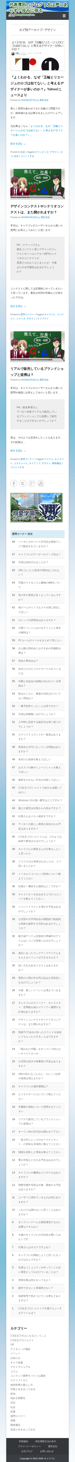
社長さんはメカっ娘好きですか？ (37, 816)
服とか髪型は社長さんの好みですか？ (39, 808)
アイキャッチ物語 (20, 1349)
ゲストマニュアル (20, 1366)
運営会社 (52, 1446)
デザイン (54, 152)
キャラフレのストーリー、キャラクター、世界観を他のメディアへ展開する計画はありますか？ (39, 1007)
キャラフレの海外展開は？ (33, 1086)
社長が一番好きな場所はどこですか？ (39, 886)
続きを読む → (18, 143)
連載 (12, 1420)
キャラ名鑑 (16, 1362)
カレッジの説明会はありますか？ (37, 620)
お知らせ (15, 1358)
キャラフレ (50, 314)
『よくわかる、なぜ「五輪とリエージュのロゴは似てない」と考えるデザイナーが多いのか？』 (36, 130)
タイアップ (34, 463)
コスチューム (21, 463)
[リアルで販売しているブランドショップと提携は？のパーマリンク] (37, 346)
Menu (11, 15)
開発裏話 (56, 463)
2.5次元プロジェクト (22, 1340)
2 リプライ (43, 318)
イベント (15, 1353)
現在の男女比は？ (28, 660)
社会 (22, 152)
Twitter (22, 483)
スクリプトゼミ (19, 1380)
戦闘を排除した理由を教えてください (39, 1152)
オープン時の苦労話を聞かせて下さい (39, 1131)
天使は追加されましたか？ (33, 562)
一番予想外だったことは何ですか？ (38, 706)
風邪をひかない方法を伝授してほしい (39, 779)
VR (12, 1344)
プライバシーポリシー (29, 1446)
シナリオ (20, 318)
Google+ (31, 483)
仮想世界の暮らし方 (21, 1384)
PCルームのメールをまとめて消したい (40, 640)
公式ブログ (27, 1451)
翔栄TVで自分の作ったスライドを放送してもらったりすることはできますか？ (39, 1037)
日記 (12, 1402)
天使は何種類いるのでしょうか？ (37, 714)
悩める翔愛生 (17, 1398)
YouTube (40, 483)
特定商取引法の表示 (45, 1441)
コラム (14, 1371)
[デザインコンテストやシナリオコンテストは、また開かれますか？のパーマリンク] (37, 184)
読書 (12, 1411)
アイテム (48, 459)
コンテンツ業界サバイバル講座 (27, 1375)
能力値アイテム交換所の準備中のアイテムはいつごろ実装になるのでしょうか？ (39, 940)
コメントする (27, 156)
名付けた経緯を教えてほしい (34, 759)
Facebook (13, 483)
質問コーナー (27, 314)
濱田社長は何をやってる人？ (34, 1280)
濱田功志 (44, 100)
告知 (12, 1393)
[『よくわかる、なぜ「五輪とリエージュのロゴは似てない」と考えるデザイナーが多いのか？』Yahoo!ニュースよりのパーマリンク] (37, 55)
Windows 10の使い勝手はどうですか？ (40, 800)
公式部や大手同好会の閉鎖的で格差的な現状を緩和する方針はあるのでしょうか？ (39, 924)
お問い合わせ (47, 1451)
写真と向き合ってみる (22, 1389)
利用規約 (23, 1441)
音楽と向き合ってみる (22, 1429)
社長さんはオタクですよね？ (34, 1247)
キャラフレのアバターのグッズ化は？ (39, 554)
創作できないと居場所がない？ (35, 1288)
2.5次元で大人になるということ (28, 1335)
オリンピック (42, 152)
